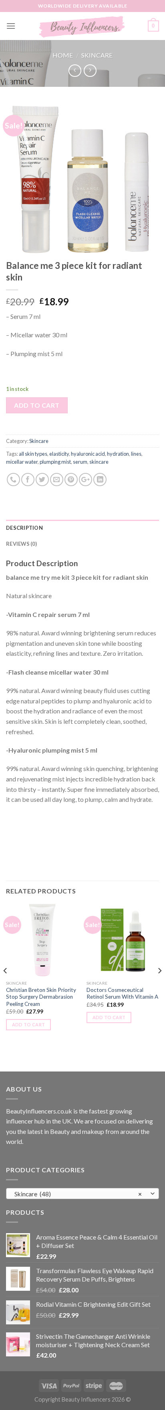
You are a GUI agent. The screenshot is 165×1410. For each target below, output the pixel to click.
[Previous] (6, 987)
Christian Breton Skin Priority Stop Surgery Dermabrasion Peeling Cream (41, 997)
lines (136, 454)
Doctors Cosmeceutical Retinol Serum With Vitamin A (122, 993)
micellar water (22, 462)
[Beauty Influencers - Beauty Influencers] (82, 26)
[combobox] (82, 1193)
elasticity (59, 454)
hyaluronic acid (88, 454)
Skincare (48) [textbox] (78, 1194)
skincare (99, 462)
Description (24, 528)
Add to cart (36, 405)
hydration (118, 454)
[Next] (159, 987)
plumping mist (55, 462)
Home (62, 55)
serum (80, 462)
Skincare (97, 55)
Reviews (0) (21, 544)
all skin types (33, 454)
